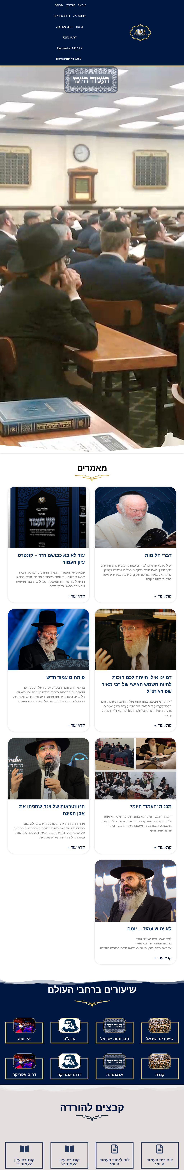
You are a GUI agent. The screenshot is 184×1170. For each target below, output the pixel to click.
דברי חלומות (158, 555)
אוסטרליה (79, 16)
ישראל (82, 5)
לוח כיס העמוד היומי (160, 1156)
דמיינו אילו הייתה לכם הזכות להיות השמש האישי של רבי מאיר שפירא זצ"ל (137, 684)
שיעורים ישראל (160, 1038)
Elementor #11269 (68, 59)
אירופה (59, 5)
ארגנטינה (114, 1074)
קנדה (159, 1074)
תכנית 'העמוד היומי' (151, 806)
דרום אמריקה (64, 27)
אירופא (24, 1038)
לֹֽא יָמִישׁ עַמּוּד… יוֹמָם (149, 928)
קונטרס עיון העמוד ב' (24, 1156)
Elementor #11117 (69, 48)
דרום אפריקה (62, 16)
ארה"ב (70, 5)
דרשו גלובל (70, 37)
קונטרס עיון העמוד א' (69, 1156)
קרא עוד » (163, 596)
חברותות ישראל (114, 1038)
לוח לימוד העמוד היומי (115, 1156)
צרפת (79, 27)
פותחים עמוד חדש (65, 677)
